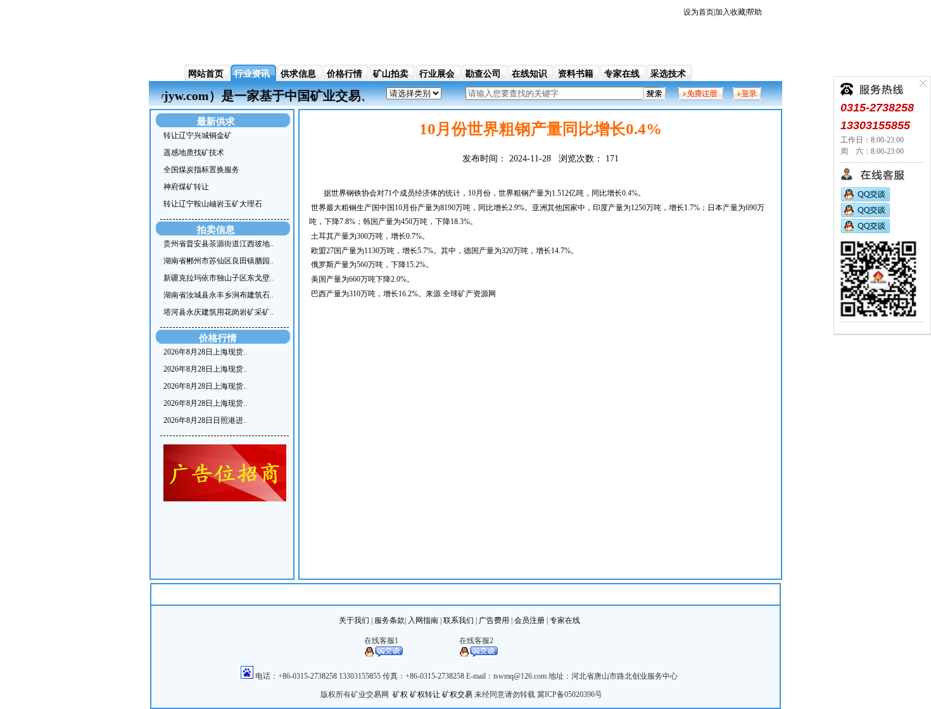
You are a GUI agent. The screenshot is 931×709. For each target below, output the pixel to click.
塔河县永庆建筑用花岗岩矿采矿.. (218, 312)
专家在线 (622, 73)
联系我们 (458, 620)
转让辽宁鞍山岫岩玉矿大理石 (212, 203)
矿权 (400, 694)
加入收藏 (730, 12)
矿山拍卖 (390, 73)
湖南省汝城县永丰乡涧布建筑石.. (218, 295)
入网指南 (423, 620)
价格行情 (344, 73)
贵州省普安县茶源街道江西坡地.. (218, 243)
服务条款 (389, 620)
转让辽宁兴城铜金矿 (197, 135)
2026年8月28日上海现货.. (205, 352)
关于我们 (354, 620)
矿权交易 (457, 694)
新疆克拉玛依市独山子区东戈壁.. (218, 277)
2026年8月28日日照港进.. (205, 420)
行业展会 (437, 73)
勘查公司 (483, 73)
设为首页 (698, 12)
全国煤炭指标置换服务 (201, 169)
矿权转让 (425, 694)
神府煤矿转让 (186, 186)
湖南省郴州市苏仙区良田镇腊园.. (218, 260)
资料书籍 (575, 73)
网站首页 (206, 73)
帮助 (754, 12)
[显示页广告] (224, 498)
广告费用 (494, 620)
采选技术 (668, 73)
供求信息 (298, 73)
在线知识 (529, 73)
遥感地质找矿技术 (193, 152)
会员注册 (529, 620)
